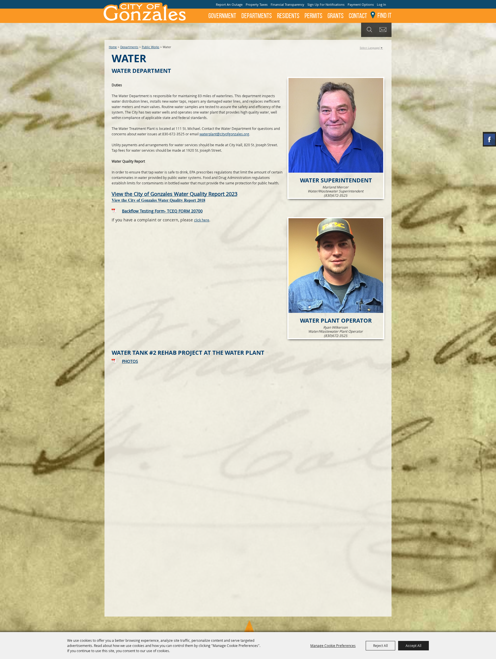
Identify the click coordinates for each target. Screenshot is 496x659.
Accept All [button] (413, 645)
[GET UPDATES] (384, 30)
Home (113, 47)
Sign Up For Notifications (325, 4)
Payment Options (361, 4)
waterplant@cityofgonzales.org (224, 134)
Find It (384, 15)
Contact (358, 16)
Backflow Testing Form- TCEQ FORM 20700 (162, 211)
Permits (313, 16)
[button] (335, 138)
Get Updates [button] (384, 30)
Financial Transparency (287, 4)
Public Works (150, 47)
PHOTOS (130, 361)
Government (222, 16)
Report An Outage (229, 4)
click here (201, 220)
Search (368, 30)
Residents (288, 16)
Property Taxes (257, 4)
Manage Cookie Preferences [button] (333, 645)
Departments (256, 16)
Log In (381, 4)
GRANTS (336, 16)
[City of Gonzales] (144, 11)
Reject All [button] (380, 645)
